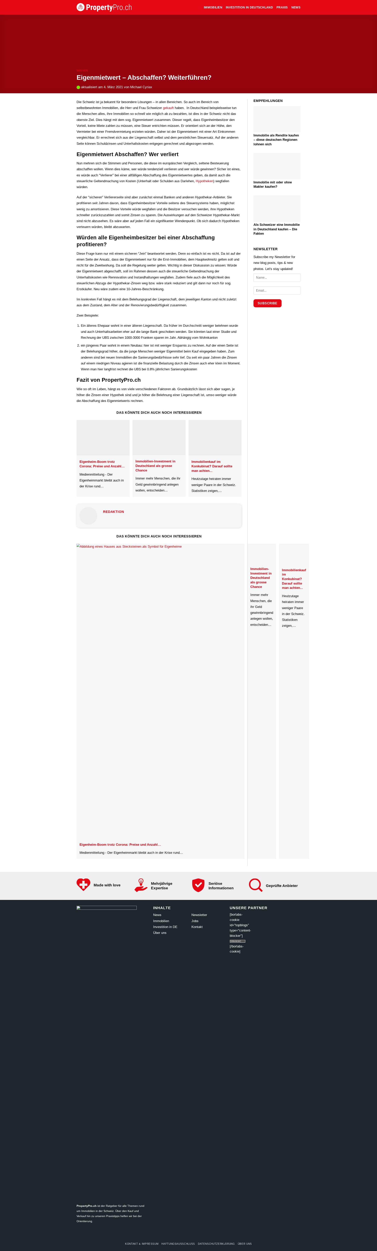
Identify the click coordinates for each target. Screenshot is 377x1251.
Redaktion (113, 512)
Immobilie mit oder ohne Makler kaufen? (272, 184)
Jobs (195, 921)
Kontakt (197, 927)
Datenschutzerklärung (216, 1243)
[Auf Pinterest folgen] (195, 1233)
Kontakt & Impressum (141, 1243)
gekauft (168, 108)
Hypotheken (204, 181)
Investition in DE (165, 927)
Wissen (82, 70)
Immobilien (213, 7)
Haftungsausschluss (178, 1243)
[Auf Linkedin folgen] (210, 1233)
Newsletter (199, 915)
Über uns (160, 933)
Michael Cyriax (141, 87)
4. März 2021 (113, 87)
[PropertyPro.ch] (104, 7)
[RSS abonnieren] (203, 1233)
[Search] (198, 7)
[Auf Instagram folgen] (173, 1233)
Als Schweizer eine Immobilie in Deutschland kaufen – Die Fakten (276, 229)
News (295, 7)
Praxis (282, 7)
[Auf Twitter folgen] (181, 1233)
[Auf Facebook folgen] (166, 1233)
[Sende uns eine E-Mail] (188, 1233)
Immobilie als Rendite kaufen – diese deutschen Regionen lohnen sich (276, 139)
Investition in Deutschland (249, 7)
